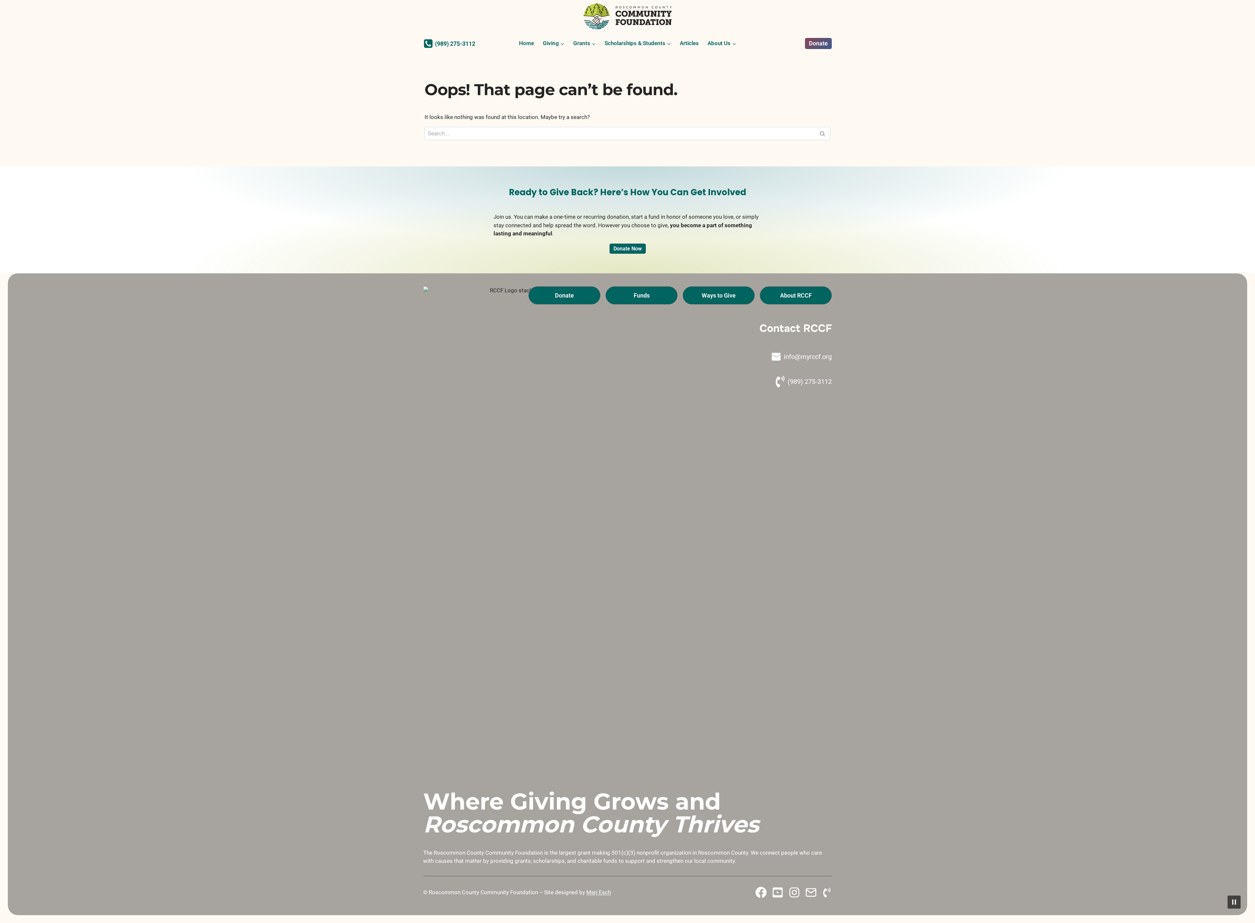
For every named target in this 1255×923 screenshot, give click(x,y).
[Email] (811, 892)
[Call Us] (827, 892)
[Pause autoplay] (1234, 902)
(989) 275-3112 (810, 381)
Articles (689, 43)
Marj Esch (598, 892)
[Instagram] (794, 892)
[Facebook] (761, 892)
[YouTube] (777, 892)
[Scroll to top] (18, 917)
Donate (818, 43)
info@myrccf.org (808, 357)
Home (526, 43)
